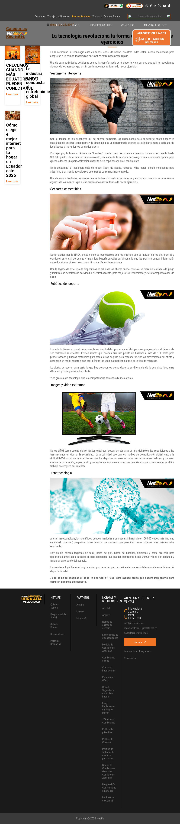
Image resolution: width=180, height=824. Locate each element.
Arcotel (106, 608)
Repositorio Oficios (108, 679)
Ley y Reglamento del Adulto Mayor (108, 708)
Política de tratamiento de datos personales (108, 753)
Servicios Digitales (100, 25)
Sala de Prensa (54, 626)
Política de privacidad (107, 731)
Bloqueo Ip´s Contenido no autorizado (109, 787)
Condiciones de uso (108, 659)
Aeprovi (106, 615)
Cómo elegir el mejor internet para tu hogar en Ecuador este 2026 (14, 150)
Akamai (80, 604)
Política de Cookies (107, 741)
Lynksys (80, 611)
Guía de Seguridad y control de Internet (108, 692)
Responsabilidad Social (58, 616)
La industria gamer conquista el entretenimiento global (41, 82)
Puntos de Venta (81, 16)
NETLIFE (55, 597)
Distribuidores (57, 634)
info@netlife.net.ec (134, 623)
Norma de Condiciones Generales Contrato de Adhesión (108, 771)
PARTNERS (83, 597)
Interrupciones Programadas (138, 651)
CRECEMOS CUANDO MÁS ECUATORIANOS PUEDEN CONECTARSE (22, 77)
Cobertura (40, 16)
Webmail (97, 16)
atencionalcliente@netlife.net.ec (140, 628)
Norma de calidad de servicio (107, 625)
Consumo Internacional (108, 669)
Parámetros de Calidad (108, 799)
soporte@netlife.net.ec (136, 633)
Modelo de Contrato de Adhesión (108, 647)
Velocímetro (130, 658)
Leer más (12, 94)
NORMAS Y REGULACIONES (112, 599)
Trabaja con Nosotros (58, 16)
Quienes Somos (112, 16)
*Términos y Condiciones (108, 721)
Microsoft (81, 618)
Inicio (59, 25)
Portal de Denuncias (55, 642)
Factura (138, 642)
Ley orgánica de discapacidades (110, 636)
